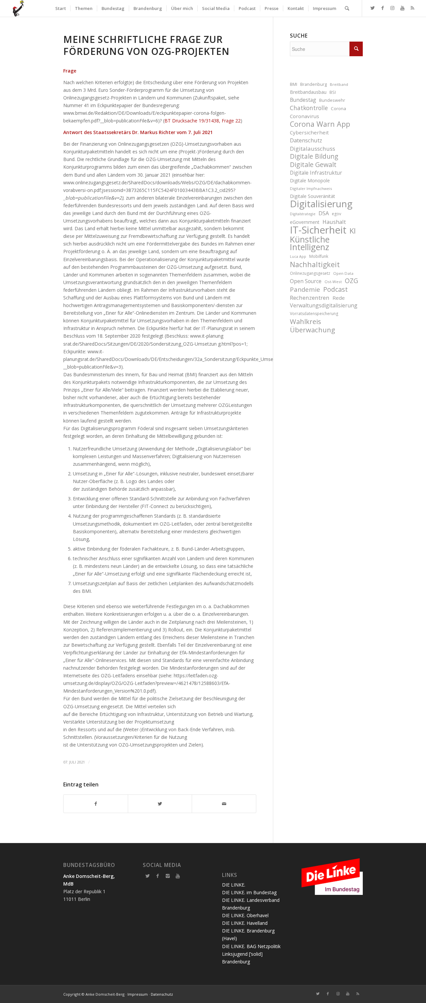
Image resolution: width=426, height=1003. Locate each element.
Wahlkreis (305, 321)
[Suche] (346, 8)
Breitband (339, 84)
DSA (324, 213)
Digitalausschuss (312, 148)
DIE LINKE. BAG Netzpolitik (251, 946)
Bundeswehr (332, 100)
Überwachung (312, 330)
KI (352, 231)
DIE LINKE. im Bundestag (249, 892)
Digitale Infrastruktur (316, 172)
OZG (351, 281)
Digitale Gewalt (313, 164)
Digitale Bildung (314, 156)
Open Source (305, 281)
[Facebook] (158, 876)
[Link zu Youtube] (402, 8)
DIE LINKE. (233, 885)
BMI (293, 84)
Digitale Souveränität (312, 196)
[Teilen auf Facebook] (96, 804)
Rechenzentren (309, 297)
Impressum (137, 994)
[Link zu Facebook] (382, 8)
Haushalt (334, 222)
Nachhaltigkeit (315, 264)
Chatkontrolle (309, 108)
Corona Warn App (320, 124)
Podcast (335, 289)
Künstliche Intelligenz (309, 243)
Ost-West (333, 281)
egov (336, 214)
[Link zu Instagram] (392, 8)
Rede (338, 297)
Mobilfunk (318, 256)
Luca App (298, 256)
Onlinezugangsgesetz (310, 273)
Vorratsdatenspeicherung (314, 313)
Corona (338, 108)
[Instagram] (168, 876)
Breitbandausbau (308, 92)
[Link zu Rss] (412, 8)
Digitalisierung (321, 204)
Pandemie (305, 289)
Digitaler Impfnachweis (311, 188)
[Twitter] (148, 876)
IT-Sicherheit (318, 230)
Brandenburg (313, 84)
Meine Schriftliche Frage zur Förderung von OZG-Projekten (146, 45)
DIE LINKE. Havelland (245, 923)
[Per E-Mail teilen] (224, 804)
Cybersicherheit (309, 132)
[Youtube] (178, 876)
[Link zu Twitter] (372, 8)
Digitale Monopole (310, 180)
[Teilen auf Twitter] (160, 804)
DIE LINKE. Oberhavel (245, 915)
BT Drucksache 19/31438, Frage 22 (202, 120)
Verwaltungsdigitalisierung (323, 305)
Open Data (343, 273)
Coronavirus (304, 116)
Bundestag (303, 99)
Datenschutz (306, 140)
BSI (332, 92)
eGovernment (305, 222)
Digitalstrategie (303, 214)
